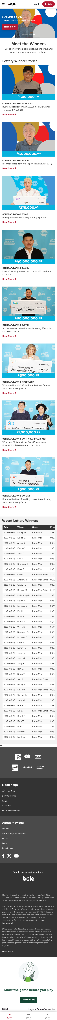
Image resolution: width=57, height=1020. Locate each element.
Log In (37, 4)
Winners (5, 829)
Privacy (5, 838)
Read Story (8, 114)
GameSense (7, 848)
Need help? (10, 785)
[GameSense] (38, 1009)
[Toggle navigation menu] (3, 4)
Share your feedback (11, 811)
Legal (4, 843)
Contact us (7, 806)
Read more (7, 951)
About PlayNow (13, 823)
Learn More (28, 999)
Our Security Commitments (14, 833)
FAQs (4, 801)
